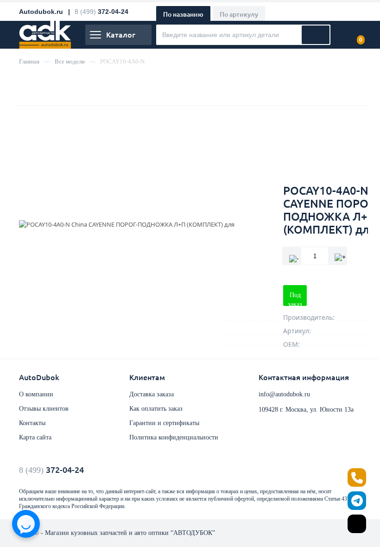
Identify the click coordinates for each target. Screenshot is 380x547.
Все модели (70, 61)
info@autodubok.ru (284, 394)
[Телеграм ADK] (357, 500)
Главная (29, 61)
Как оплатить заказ (156, 408)
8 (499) (51, 470)
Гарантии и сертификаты (164, 423)
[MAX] (357, 524)
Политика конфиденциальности (173, 437)
